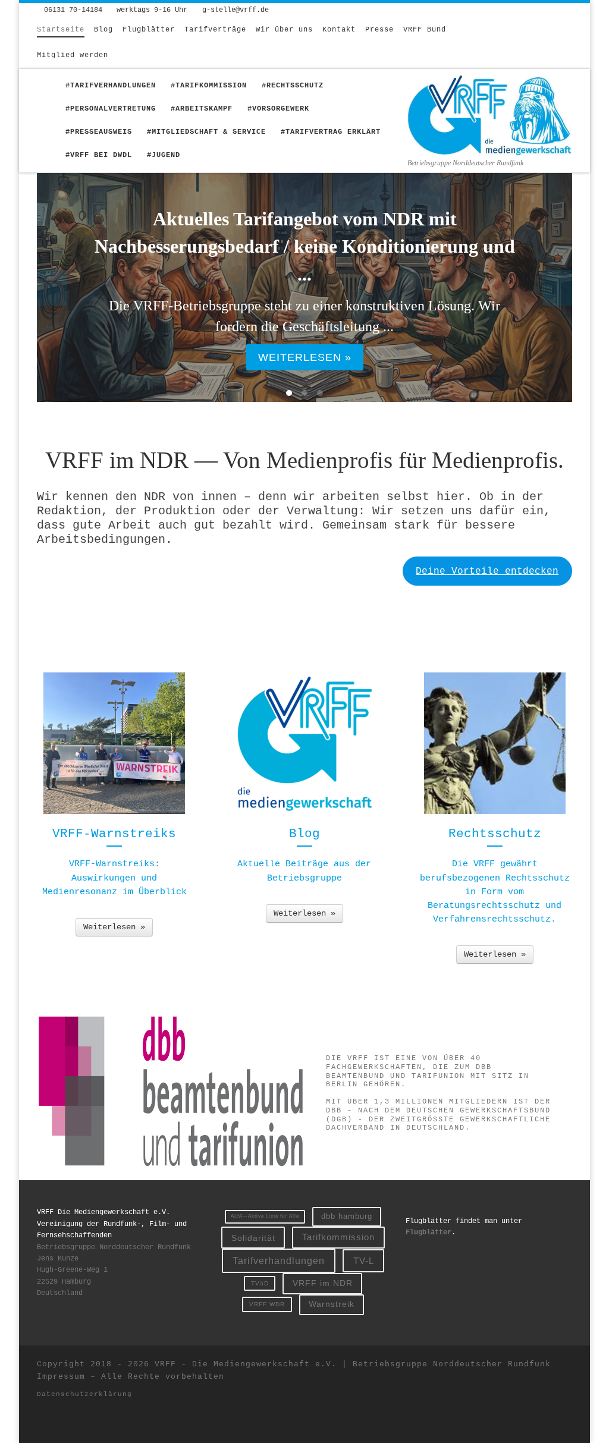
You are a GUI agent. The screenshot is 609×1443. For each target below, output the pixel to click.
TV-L (363, 1261)
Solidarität (253, 1238)
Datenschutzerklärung (84, 1394)
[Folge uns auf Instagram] (533, 37)
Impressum (61, 1376)
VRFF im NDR (323, 1283)
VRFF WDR (267, 1304)
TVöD (260, 1283)
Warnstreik (331, 1304)
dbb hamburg (346, 1216)
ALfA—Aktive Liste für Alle (265, 1216)
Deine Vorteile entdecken (487, 571)
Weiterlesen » (114, 927)
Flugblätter (428, 1232)
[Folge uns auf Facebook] (552, 37)
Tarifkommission (338, 1237)
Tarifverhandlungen (279, 1260)
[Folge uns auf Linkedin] (533, 49)
